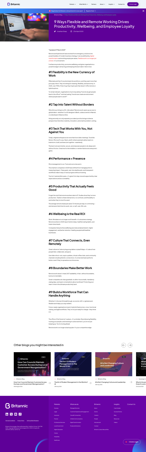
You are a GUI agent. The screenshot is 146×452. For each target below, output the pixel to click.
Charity (56, 433)
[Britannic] (16, 406)
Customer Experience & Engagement (79, 411)
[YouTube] (15, 414)
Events (96, 411)
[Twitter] (6, 414)
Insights (116, 404)
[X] (11, 414)
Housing (56, 408)
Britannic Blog (58, 15)
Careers (96, 415)
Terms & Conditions (10, 420)
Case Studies (117, 408)
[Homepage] (13, 4)
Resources (116, 418)
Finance (56, 418)
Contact (96, 426)
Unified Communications (76, 418)
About (95, 408)
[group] (32, 369)
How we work (97, 422)
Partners (93, 4)
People (96, 418)
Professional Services (59, 422)
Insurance (56, 415)
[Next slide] (130, 345)
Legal (55, 411)
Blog (115, 415)
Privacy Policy (20, 420)
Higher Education (58, 429)
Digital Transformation (75, 422)
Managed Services (74, 408)
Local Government (58, 426)
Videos (115, 422)
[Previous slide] (123, 345)
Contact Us (121, 4)
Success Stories (118, 411)
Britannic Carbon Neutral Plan (101, 429)
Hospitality (56, 436)
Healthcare (57, 440)
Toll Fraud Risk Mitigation (33, 420)
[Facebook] (20, 414)
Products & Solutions (75, 426)
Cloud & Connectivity (75, 415)
